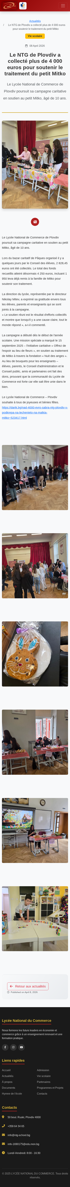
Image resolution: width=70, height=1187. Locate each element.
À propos (7, 1082)
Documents (8, 1087)
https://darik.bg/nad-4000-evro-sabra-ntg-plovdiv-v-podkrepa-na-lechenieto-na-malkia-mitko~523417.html (35, 412)
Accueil (6, 1070)
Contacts (42, 1093)
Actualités (35, 21)
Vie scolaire (44, 1076)
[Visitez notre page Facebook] (5, 1047)
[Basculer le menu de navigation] (63, 5)
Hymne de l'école (12, 1093)
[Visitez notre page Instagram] (13, 1047)
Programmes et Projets (50, 1087)
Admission (43, 1070)
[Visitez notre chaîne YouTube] (21, 1047)
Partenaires (43, 1082)
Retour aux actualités (30, 986)
